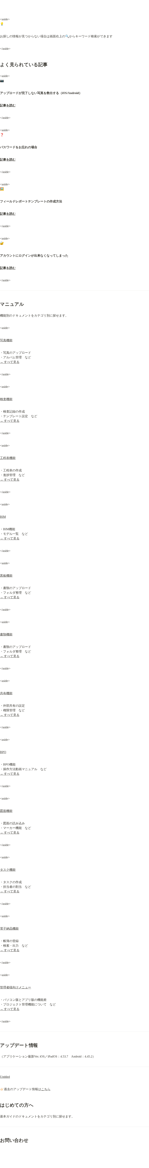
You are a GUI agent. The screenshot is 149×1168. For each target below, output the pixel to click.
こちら (45, 1089)
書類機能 (6, 634)
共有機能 (6, 693)
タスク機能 (8, 869)
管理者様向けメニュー (15, 987)
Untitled (5, 1076)
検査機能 (6, 399)
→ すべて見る (9, 362)
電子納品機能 (9, 928)
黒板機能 (6, 575)
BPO (3, 752)
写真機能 (6, 340)
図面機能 (6, 811)
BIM (3, 516)
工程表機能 (8, 458)
